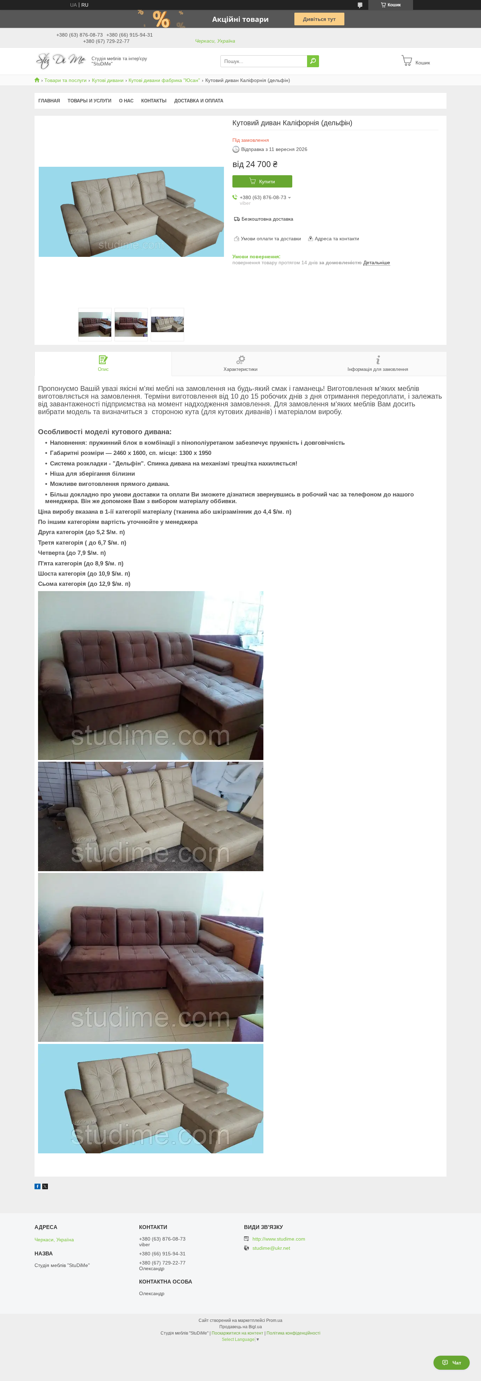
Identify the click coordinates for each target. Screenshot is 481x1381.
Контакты (154, 100)
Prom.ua (274, 1320)
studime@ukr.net (271, 1248)
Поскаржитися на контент (237, 1333)
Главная (49, 100)
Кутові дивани (108, 80)
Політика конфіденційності (293, 1333)
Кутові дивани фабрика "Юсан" (164, 80)
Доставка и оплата (198, 100)
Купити (267, 181)
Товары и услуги (89, 100)
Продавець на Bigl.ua (240, 1326)
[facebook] (37, 1187)
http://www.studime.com (278, 1239)
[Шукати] (313, 61)
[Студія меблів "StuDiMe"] (61, 61)
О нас (126, 100)
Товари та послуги (65, 80)
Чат (456, 1363)
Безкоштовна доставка (267, 219)
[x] (45, 1187)
